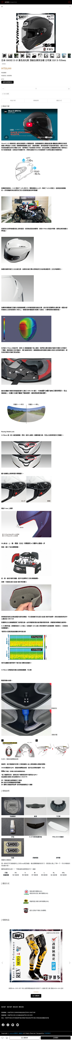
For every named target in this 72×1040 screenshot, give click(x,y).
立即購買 (55, 1038)
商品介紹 (13, 100)
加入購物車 (24, 1038)
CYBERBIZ (47, 1033)
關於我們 (9, 1007)
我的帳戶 (3, 1007)
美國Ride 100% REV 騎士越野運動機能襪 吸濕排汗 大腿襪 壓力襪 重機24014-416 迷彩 (36, 988)
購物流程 (21, 1007)
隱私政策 (15, 1007)
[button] (70, 963)
